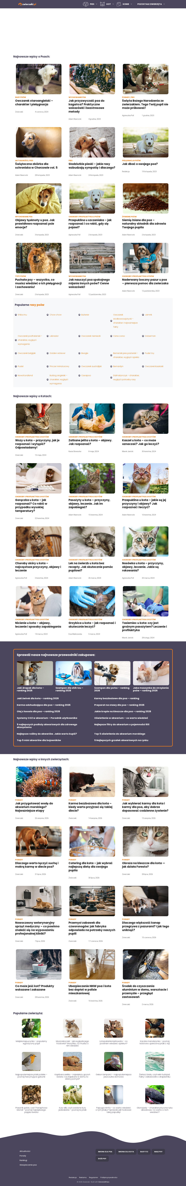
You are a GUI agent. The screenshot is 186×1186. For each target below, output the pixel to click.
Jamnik (148, 314)
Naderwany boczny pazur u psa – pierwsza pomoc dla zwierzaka (145, 281)
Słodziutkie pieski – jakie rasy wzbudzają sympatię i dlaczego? (92, 166)
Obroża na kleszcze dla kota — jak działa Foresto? (143, 865)
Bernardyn (118, 366)
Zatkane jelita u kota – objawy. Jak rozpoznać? (90, 442)
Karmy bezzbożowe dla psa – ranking (116, 698)
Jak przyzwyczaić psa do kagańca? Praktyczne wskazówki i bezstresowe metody (86, 106)
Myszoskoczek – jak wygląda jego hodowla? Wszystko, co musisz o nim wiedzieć (72, 1043)
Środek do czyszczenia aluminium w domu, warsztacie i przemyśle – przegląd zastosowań (145, 991)
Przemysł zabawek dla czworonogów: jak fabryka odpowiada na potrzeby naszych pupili (92, 928)
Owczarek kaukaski (154, 366)
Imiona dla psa (105, 1151)
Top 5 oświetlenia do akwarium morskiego (119, 733)
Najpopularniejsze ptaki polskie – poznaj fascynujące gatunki (31, 1075)
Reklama (83, 1177)
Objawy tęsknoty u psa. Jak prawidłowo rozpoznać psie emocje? (35, 223)
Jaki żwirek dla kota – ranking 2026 (38, 698)
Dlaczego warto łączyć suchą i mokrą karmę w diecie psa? (36, 865)
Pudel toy (149, 353)
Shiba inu (22, 314)
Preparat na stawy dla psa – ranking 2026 (119, 705)
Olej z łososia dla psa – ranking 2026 (38, 711)
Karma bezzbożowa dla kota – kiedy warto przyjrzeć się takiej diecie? (90, 807)
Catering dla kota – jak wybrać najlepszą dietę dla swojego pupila (90, 866)
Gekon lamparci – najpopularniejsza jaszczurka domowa (113, 1075)
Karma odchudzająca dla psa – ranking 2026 (43, 705)
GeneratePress (103, 1182)
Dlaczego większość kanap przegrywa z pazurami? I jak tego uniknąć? (145, 926)
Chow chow (55, 314)
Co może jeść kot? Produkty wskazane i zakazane (34, 988)
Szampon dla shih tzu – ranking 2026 (69, 689)
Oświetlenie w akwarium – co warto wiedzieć (121, 718)
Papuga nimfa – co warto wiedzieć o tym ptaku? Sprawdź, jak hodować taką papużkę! (113, 1110)
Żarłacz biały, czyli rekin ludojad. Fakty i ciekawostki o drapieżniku (154, 1075)
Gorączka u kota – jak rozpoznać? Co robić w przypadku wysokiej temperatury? (31, 505)
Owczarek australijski (91, 366)
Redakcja (73, 1177)
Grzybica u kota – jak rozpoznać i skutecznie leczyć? (92, 625)
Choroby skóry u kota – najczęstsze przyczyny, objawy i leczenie (38, 566)
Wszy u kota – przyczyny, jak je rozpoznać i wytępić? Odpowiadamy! (37, 444)
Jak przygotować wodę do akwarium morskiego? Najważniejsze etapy (34, 807)
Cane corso (119, 336)
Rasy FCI (144, 1151)
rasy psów (37, 305)
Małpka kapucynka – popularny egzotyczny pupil (31, 1042)
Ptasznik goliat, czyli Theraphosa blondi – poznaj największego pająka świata (31, 1110)
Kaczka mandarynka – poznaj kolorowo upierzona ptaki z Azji (155, 1042)
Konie (126, 4)
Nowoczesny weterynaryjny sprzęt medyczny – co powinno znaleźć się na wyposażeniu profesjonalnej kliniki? (37, 928)
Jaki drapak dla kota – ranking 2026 (30, 689)
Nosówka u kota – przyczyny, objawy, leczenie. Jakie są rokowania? (143, 566)
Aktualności (25, 1151)
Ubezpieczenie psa (28, 1165)
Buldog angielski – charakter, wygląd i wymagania (59, 379)
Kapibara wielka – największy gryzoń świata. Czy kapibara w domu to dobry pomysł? (72, 1076)
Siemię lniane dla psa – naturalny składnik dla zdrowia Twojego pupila (144, 223)
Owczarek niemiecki (91, 336)
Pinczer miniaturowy (59, 366)
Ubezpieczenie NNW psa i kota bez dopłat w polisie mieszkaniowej (90, 989)
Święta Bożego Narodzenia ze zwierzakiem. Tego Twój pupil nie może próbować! (145, 104)
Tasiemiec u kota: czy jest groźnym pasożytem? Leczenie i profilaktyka (144, 626)
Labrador (54, 336)
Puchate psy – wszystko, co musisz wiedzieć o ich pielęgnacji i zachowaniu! (38, 283)
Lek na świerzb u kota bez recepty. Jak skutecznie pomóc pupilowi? (91, 566)
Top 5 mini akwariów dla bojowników (39, 740)
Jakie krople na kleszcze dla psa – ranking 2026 (122, 711)
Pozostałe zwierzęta (149, 4)
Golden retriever (57, 353)
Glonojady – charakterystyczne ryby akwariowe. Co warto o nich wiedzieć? (155, 1110)
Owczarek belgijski (27, 353)
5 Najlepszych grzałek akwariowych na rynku (121, 740)
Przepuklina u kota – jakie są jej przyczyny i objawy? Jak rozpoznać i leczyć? (144, 503)
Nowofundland (25, 375)
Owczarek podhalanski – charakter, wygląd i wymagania (30, 340)
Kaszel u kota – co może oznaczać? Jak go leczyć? (140, 442)
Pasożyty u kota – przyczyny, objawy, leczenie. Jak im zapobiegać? (89, 503)
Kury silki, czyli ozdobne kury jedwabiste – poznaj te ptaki (72, 1109)
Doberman (150, 336)
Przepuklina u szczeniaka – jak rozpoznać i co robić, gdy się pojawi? (90, 223)
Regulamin (93, 1177)
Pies (92, 4)
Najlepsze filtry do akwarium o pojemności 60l (121, 724)
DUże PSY (102, 1158)
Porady (23, 1156)
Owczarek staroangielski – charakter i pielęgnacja (34, 102)
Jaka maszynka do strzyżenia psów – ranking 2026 (151, 689)
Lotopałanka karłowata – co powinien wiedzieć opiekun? (114, 1042)
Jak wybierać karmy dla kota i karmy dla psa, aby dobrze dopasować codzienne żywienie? (145, 807)
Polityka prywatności (108, 1177)
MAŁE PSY (158, 1151)
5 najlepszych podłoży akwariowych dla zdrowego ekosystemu (47, 726)
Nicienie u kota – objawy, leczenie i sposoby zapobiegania (38, 625)
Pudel (20, 366)
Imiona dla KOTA (126, 1151)
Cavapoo (86, 375)
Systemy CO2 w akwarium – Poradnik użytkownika (47, 718)
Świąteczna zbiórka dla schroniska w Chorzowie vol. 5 (36, 166)
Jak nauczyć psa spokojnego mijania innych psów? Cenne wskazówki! (89, 283)
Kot (108, 4)
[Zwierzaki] (27, 4)
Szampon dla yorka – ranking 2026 (111, 689)
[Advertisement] (93, 30)
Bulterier (85, 314)
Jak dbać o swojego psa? (140, 164)
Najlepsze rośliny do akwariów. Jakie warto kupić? (47, 733)
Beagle (84, 353)
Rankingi (23, 1160)
